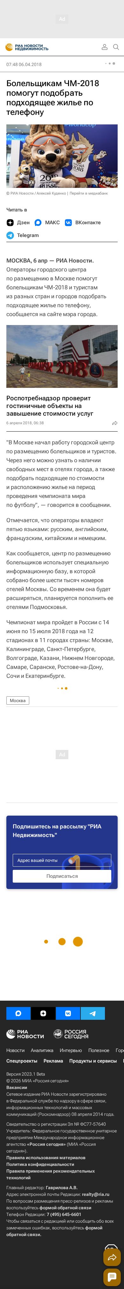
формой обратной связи (65, 1207)
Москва (18, 700)
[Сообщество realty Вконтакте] (68, 1013)
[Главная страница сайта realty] (38, 47)
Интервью (71, 1050)
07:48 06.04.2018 (24, 64)
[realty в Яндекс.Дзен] (43, 1013)
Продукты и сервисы (93, 1061)
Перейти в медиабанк (89, 193)
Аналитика (42, 1050)
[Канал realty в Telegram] (93, 1013)
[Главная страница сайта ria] (7, 47)
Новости (15, 1050)
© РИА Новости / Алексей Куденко (36, 193)
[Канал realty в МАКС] (18, 1013)
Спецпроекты (21, 1061)
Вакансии (16, 1087)
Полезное (98, 1050)
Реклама (53, 1061)
